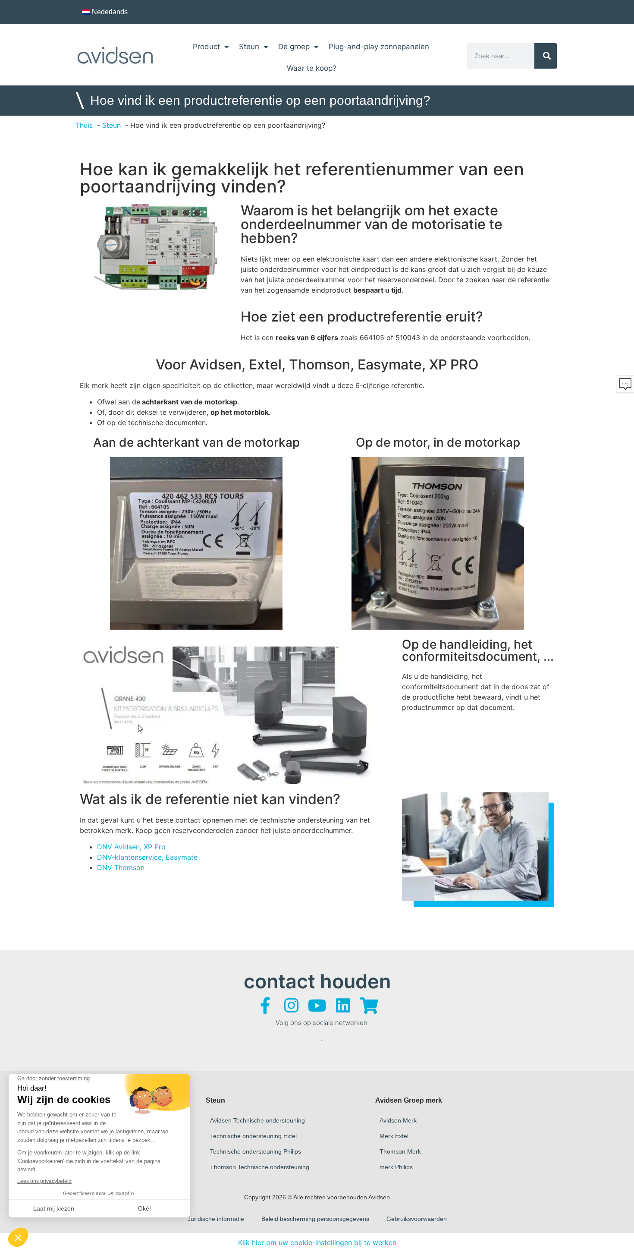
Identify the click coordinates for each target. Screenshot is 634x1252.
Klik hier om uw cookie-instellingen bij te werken (317, 1242)
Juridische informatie (216, 1218)
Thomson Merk (400, 1151)
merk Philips (396, 1167)
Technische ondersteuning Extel (253, 1135)
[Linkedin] (343, 1005)
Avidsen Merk (398, 1120)
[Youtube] (317, 1005)
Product (206, 46)
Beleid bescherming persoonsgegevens (315, 1218)
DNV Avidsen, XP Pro (131, 846)
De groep (294, 46)
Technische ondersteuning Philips (255, 1151)
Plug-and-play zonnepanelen (379, 46)
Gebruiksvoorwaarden (416, 1218)
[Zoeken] (545, 56)
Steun (249, 46)
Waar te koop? (311, 68)
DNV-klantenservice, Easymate (147, 857)
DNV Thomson (120, 867)
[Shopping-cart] (369, 1005)
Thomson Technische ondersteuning (259, 1167)
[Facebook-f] (265, 1005)
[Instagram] (291, 1005)
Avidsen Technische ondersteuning (257, 1120)
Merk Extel (394, 1135)
